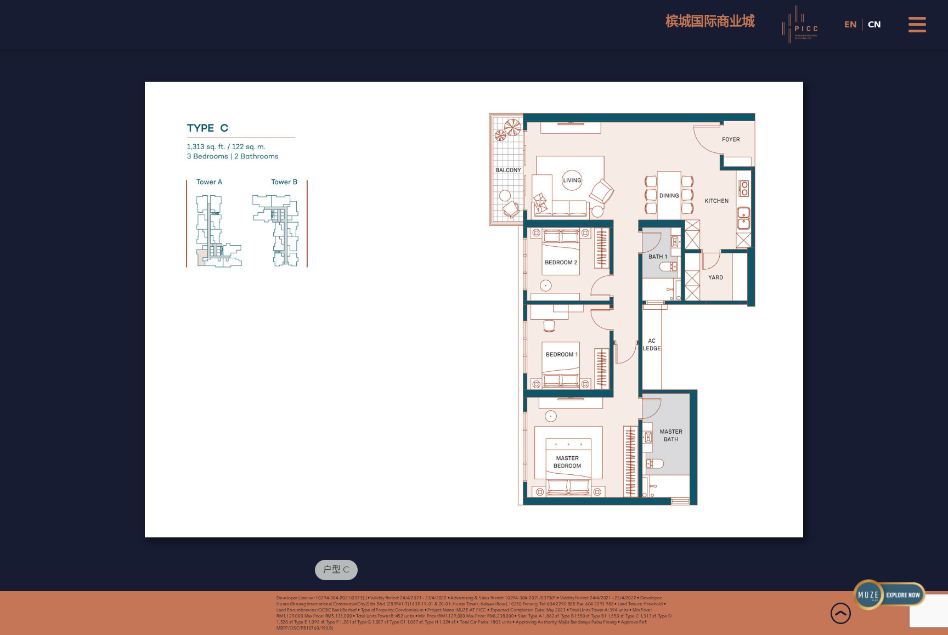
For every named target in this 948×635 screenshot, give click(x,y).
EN (850, 25)
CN (874, 25)
